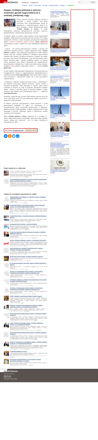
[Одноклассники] (9, 136)
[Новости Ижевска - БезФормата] (9, 2)
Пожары (62, 5)
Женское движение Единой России (22, 42)
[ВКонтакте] (6, 136)
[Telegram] (13, 136)
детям (12, 66)
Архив (31, 5)
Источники (37, 5)
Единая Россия (18, 130)
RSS (16, 378)
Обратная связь (7, 375)
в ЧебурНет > (70, 5)
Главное (24, 5)
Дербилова (44, 42)
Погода (44, 5)
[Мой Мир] (17, 136)
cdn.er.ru (8, 27)
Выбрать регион (7, 377)
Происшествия (53, 5)
